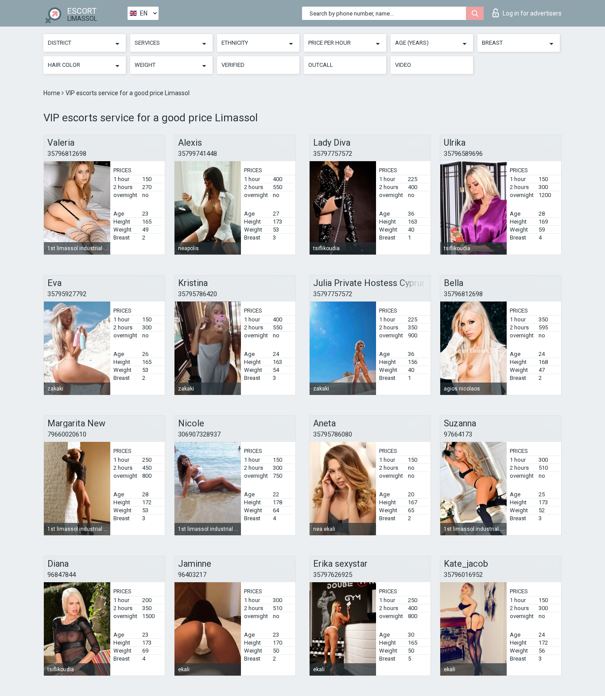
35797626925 (332, 575)
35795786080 (332, 434)
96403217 (192, 575)
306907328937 (199, 434)
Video (403, 65)
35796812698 (66, 154)
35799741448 (197, 154)
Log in (532, 13)
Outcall (320, 65)
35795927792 (66, 294)
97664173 (458, 434)
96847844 (61, 575)
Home (52, 93)
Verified (232, 65)
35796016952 (463, 575)
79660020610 (66, 434)
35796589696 (463, 154)
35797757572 (332, 154)
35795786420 (197, 294)
